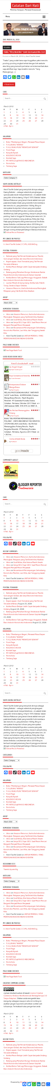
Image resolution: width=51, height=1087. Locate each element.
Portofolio (10, 163)
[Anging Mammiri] (11, 478)
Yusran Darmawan (16, 378)
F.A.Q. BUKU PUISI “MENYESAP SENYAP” (22, 147)
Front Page (10, 150)
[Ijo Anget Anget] (6, 372)
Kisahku (7, 47)
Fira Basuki (14, 441)
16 (11, 118)
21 (42, 118)
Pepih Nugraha (15, 390)
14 (42, 115)
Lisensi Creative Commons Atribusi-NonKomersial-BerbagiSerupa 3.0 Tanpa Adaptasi (25, 996)
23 (11, 121)
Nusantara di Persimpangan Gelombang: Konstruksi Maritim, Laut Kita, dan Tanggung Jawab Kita (25, 330)
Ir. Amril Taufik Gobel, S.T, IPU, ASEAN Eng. (21, 244)
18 (23, 118)
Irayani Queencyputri (16, 369)
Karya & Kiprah (12, 153)
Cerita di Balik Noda (17, 439)
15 (5, 118)
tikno (8, 314)
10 (17, 115)
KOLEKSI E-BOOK (13, 155)
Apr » (11, 126)
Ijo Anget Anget (15, 367)
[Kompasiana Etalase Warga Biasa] (6, 389)
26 (30, 121)
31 (17, 124)
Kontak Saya (11, 158)
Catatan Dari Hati (25, 5)
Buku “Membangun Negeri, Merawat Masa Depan (25, 142)
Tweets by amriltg (11, 869)
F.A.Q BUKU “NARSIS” (14, 145)
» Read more (9, 84)
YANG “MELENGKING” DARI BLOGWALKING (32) (24, 52)
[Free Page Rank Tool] (13, 350)
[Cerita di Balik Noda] (6, 444)
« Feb (6, 126)
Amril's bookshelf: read (22, 363)
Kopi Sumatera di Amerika (19, 376)
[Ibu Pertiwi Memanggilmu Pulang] (6, 416)
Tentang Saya (11, 166)
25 (23, 121)
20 (36, 118)
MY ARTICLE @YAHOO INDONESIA (20, 161)
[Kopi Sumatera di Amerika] (6, 380)
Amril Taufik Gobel (33, 56)
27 (36, 121)
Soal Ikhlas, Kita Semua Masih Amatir (28, 320)
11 (23, 115)
